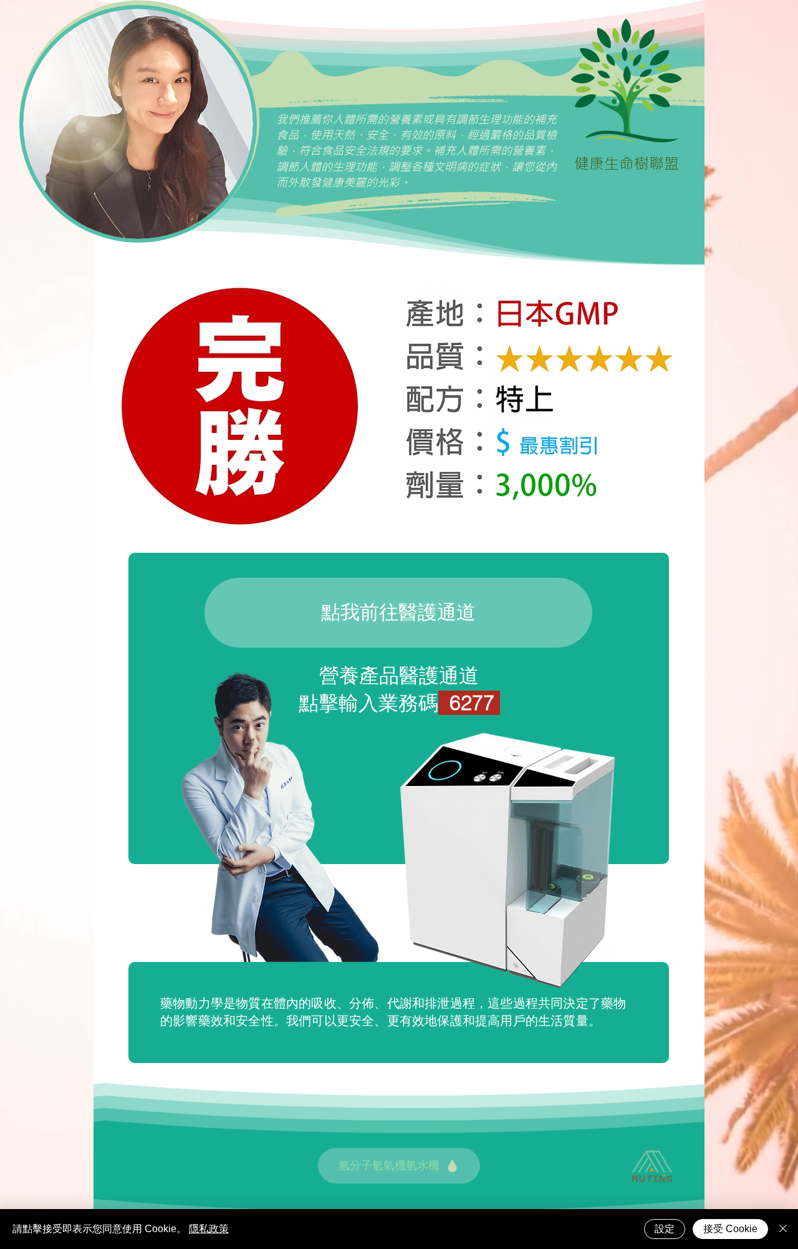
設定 (665, 1228)
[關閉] (783, 1229)
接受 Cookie (730, 1228)
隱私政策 (209, 1228)
